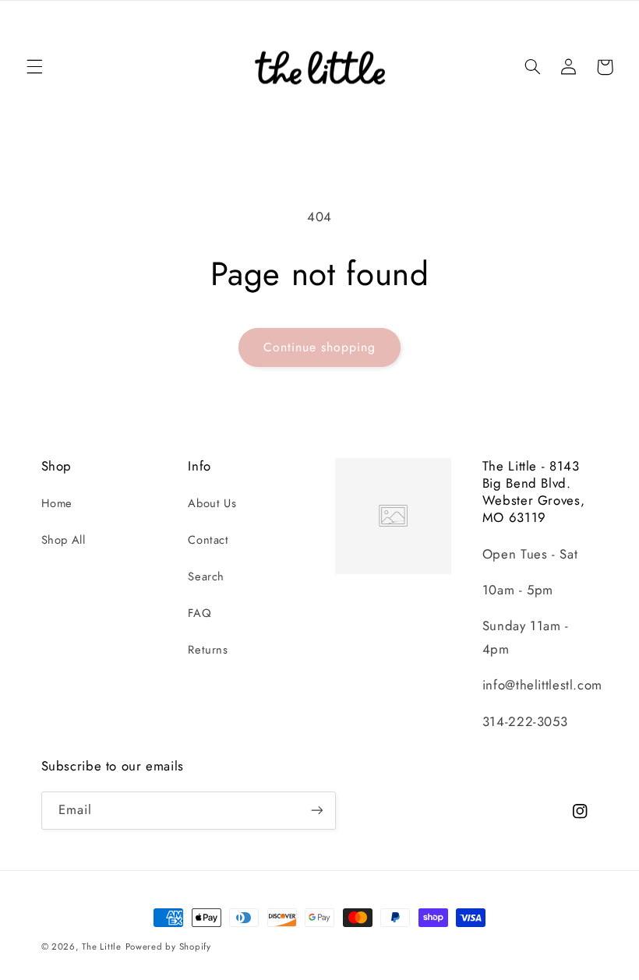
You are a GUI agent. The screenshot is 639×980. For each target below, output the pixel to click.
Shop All (63, 539)
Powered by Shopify (168, 946)
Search (206, 576)
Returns (208, 649)
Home (57, 503)
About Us (212, 503)
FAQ (199, 613)
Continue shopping (319, 347)
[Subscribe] (316, 810)
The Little (101, 946)
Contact (208, 539)
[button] (34, 67)
